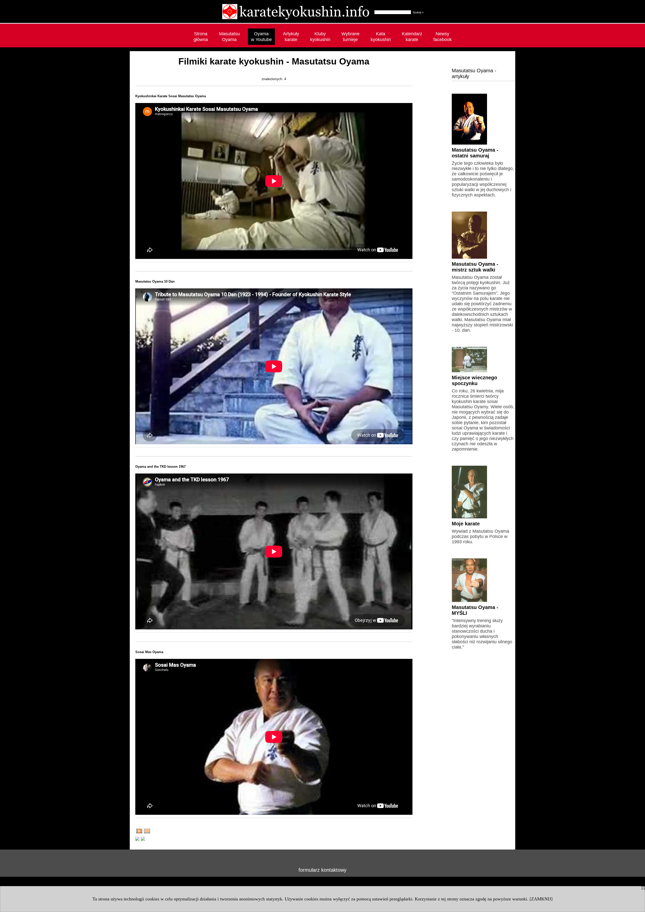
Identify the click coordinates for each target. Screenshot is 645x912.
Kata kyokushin (381, 36)
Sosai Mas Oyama (149, 652)
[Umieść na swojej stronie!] (147, 831)
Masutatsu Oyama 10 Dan (155, 281)
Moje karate (466, 523)
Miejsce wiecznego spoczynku (474, 380)
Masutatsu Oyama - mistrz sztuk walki (475, 267)
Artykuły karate (291, 36)
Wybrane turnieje (350, 36)
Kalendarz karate (412, 36)
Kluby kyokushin (320, 36)
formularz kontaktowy (322, 870)
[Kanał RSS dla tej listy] (139, 831)
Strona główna (201, 36)
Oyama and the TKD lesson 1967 (160, 466)
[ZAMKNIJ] (541, 898)
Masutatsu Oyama (229, 36)
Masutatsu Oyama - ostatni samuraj (475, 152)
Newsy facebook (442, 36)
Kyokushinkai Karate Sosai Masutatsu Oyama (170, 96)
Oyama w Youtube (261, 36)
